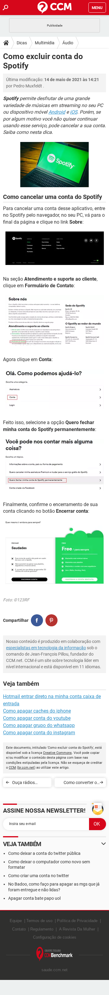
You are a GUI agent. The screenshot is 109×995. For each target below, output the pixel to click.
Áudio (67, 42)
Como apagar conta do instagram (39, 732)
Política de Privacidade (77, 920)
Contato (19, 929)
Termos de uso (39, 920)
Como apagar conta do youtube (37, 718)
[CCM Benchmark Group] (54, 954)
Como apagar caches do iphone (37, 711)
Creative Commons (57, 753)
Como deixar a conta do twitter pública (44, 853)
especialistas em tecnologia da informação (46, 647)
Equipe (16, 920)
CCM (12, 768)
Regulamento (41, 929)
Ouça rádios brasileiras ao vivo (29, 783)
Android (56, 112)
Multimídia (44, 42)
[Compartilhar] (37, 620)
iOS (73, 112)
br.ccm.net (26, 768)
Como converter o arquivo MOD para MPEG (80, 783)
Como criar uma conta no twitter (38, 875)
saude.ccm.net (54, 970)
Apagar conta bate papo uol (34, 898)
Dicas (22, 42)
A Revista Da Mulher (77, 929)
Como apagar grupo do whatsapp (39, 725)
